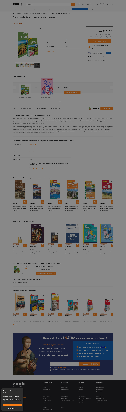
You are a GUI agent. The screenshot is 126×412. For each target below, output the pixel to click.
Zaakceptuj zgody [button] (12, 405)
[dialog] (12, 399)
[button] (12, 408)
